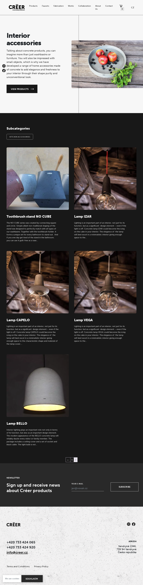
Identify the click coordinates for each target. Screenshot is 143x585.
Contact (109, 6)
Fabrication (58, 6)
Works (71, 6)
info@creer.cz (17, 552)
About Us (98, 7)
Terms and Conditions (18, 566)
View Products (20, 89)
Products (33, 6)
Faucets (45, 6)
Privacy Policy (41, 566)
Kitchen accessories (19, 137)
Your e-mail (77, 484)
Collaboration (84, 6)
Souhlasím (32, 579)
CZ (132, 7)
